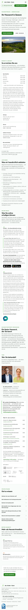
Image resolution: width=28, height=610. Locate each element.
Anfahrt (19, 601)
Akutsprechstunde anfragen (9, 314)
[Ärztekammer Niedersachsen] (12, 476)
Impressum (9, 601)
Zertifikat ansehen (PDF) (7, 444)
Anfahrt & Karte (6, 137)
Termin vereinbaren (20, 5)
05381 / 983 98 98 (20, 33)
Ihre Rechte (4, 601)
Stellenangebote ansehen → (10, 412)
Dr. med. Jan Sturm (5, 383)
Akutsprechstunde (8, 6)
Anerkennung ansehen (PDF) (8, 430)
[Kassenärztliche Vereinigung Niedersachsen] (7, 481)
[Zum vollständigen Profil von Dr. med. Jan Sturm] (7, 374)
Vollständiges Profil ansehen (9, 459)
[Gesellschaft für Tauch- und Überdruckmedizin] (6, 472)
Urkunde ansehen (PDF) (7, 421)
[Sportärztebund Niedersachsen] (14, 472)
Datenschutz (14, 601)
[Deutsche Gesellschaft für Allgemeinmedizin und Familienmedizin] (7, 468)
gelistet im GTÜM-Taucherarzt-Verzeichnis (11, 438)
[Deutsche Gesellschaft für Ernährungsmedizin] (18, 468)
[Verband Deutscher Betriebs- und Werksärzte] (21, 472)
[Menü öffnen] (25, 2)
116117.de (14, 154)
